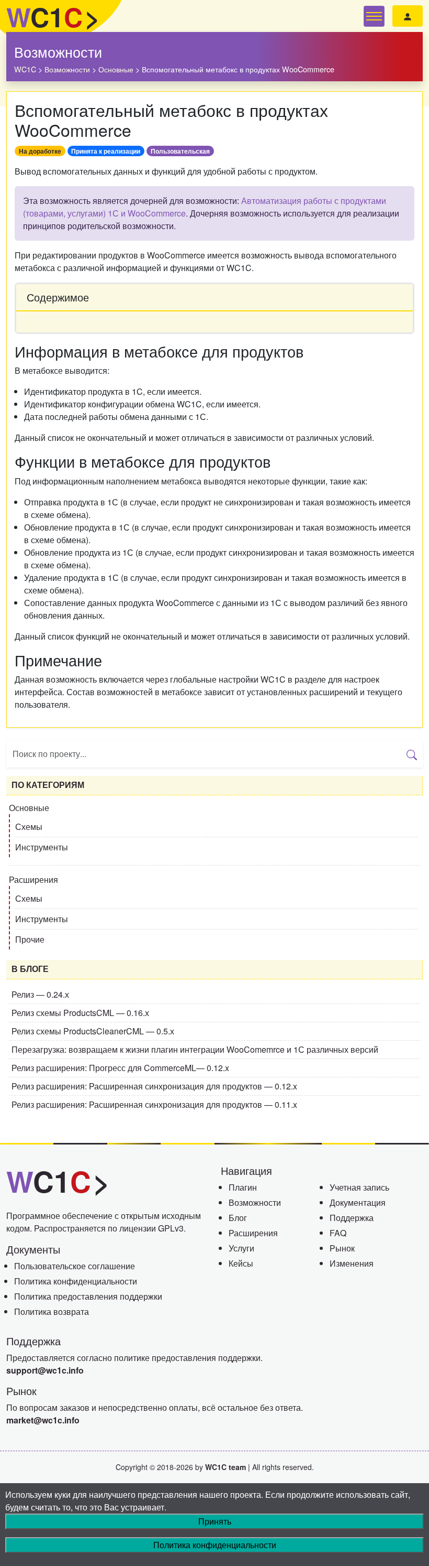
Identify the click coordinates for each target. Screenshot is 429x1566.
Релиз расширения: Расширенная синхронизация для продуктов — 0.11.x (154, 1104)
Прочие (29, 939)
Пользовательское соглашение (74, 1266)
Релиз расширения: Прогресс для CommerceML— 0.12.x (120, 1068)
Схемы (28, 826)
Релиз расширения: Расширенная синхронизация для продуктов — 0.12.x (154, 1086)
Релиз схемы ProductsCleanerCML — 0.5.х (93, 1031)
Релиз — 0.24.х (40, 994)
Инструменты (41, 847)
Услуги (241, 1248)
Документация (358, 1202)
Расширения (33, 879)
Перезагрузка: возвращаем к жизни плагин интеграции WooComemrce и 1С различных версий (195, 1049)
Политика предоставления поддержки (88, 1296)
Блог (238, 1218)
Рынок (342, 1248)
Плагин (243, 1187)
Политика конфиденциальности (75, 1281)
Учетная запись (359, 1187)
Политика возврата (51, 1311)
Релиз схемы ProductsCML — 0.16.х (80, 1013)
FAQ (338, 1233)
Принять (214, 1521)
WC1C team (225, 1467)
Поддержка (352, 1218)
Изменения (352, 1263)
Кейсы (241, 1263)
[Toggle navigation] (374, 16)
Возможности (58, 51)
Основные (29, 808)
